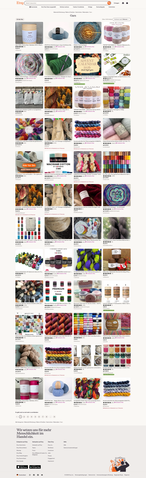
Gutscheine (112, 7)
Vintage (90, 7)
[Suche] (109, 3)
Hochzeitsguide (100, 7)
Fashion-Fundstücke (78, 7)
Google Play (35, 467)
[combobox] (65, 3)
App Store (22, 467)
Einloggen (116, 3)
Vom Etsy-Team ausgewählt (48, 7)
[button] (21, 475)
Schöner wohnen (64, 7)
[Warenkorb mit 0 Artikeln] (127, 3)
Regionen (126, 475)
